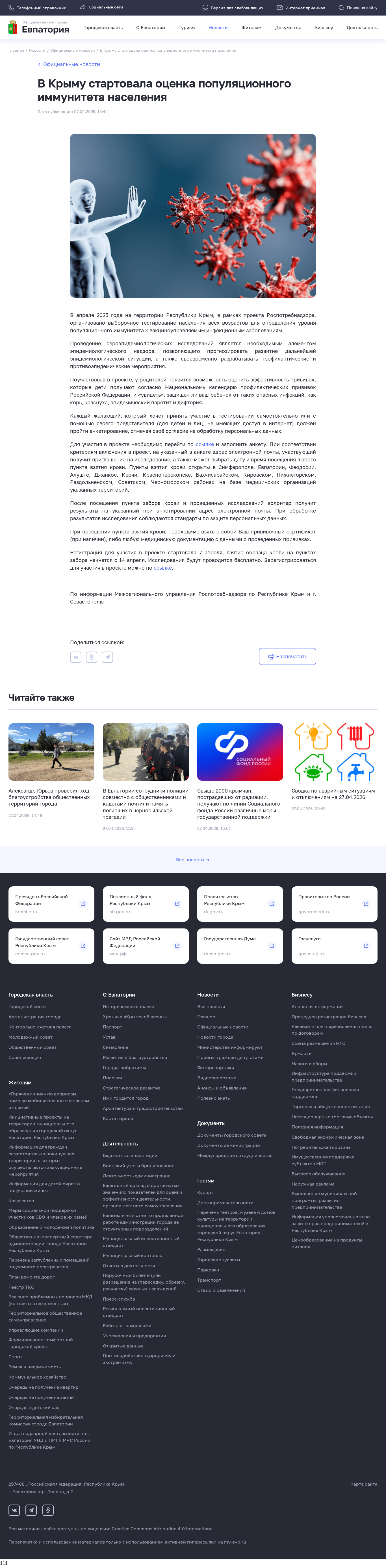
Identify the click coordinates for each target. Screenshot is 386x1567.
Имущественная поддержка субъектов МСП (323, 1160)
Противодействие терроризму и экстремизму (139, 1359)
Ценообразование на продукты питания (327, 1243)
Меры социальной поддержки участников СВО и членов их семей (48, 1213)
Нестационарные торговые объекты (332, 1116)
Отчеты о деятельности (129, 1265)
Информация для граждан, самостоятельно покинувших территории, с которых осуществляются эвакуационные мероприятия (45, 1160)
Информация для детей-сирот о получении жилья (44, 1187)
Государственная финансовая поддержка (325, 1093)
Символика (115, 1047)
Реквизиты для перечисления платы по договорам (332, 1029)
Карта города (118, 1118)
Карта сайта (364, 1484)
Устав (109, 1037)
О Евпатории (150, 27)
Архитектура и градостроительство (143, 1108)
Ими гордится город (126, 1098)
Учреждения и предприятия (134, 1335)
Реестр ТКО (21, 1287)
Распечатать (291, 656)
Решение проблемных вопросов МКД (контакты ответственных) (50, 1300)
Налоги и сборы (309, 1063)
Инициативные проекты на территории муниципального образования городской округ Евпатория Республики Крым (42, 1127)
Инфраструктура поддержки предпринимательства (324, 1076)
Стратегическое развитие (132, 1088)
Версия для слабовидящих (237, 7)
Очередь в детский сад (34, 1407)
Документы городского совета (231, 1135)
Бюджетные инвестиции (130, 1155)
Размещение (211, 1249)
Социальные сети (106, 7)
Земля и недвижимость (34, 1367)
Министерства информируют (230, 1047)
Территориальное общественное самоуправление (45, 1316)
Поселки (112, 1077)
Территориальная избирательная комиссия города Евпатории (45, 1420)
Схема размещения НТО (319, 1043)
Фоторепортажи (215, 1067)
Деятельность (362, 27)
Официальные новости (71, 64)
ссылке (206, 444)
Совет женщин (24, 1057)
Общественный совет (32, 1047)
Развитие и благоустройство (135, 1057)
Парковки (208, 1270)
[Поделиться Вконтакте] (75, 658)
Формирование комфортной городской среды (40, 1343)
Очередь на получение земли (41, 1397)
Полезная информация (317, 1127)
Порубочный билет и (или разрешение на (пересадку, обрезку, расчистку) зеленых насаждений (144, 1282)
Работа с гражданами (127, 1325)
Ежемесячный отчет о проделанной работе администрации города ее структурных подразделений (143, 1222)
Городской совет (27, 1006)
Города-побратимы (124, 1067)
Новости (218, 27)
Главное (206, 1016)
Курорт (205, 1192)
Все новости (190, 859)
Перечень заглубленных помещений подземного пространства (49, 1263)
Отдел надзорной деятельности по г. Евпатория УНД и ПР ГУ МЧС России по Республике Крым (49, 1440)
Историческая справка (128, 1006)
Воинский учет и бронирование (138, 1165)
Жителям (251, 27)
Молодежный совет (30, 1037)
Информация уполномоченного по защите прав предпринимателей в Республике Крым (331, 1223)
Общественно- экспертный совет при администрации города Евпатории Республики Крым (50, 1243)
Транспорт (209, 1280)
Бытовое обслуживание (318, 1174)
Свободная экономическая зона (328, 1137)
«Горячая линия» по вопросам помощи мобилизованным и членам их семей (48, 1100)
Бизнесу (324, 27)
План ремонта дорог (31, 1277)
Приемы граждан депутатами (230, 1057)
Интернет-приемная (305, 7)
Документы (288, 27)
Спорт (15, 1356)
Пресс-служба (119, 1299)
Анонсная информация (318, 1006)
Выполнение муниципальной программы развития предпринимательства (324, 1200)
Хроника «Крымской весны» (135, 1016)
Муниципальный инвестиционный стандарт (141, 1242)
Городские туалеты (218, 1259)
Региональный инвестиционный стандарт (139, 1312)
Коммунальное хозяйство (37, 1377)
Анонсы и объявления (222, 1088)
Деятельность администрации (137, 1175)
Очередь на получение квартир (43, 1387)
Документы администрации (228, 1145)
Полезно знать (213, 1098)
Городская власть (103, 27)
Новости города (215, 1037)
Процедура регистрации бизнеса (329, 1016)
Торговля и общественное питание (331, 1106)
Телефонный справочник (41, 7)
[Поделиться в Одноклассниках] (91, 658)
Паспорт (112, 1027)
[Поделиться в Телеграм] (107, 658)
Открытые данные (123, 1346)
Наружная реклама (313, 1184)
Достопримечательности (225, 1202)
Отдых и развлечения (221, 1290)
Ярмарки (302, 1053)
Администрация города (35, 1016)
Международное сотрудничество (235, 1155)
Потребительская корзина (321, 1147)
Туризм (187, 27)
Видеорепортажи (217, 1077)
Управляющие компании (35, 1330)
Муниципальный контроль (132, 1255)
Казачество (21, 1200)
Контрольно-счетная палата (39, 1027)
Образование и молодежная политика (51, 1227)
